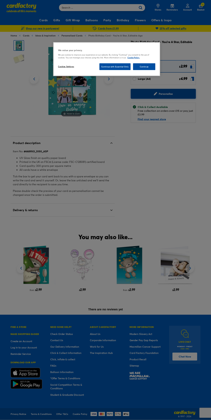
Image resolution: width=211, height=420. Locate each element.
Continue (144, 66)
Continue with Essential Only (115, 66)
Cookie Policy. (133, 57)
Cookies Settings (66, 66)
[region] (106, 59)
